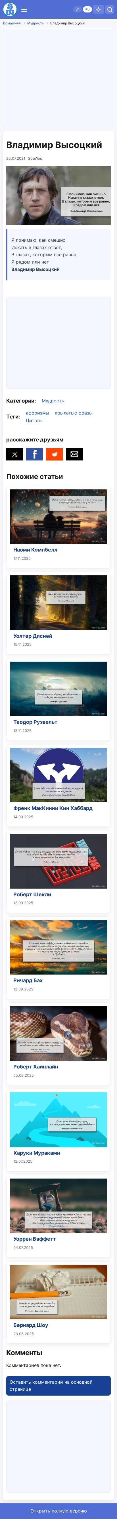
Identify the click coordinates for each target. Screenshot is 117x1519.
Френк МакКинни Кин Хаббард (53, 808)
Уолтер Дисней (32, 636)
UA (78, 9)
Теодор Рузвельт (35, 722)
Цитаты (34, 420)
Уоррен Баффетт (34, 1239)
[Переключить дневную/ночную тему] (98, 9)
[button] (14, 454)
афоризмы (37, 413)
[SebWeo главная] (10, 9)
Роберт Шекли (32, 894)
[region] (58, 341)
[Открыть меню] (24, 9)
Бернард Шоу (30, 1325)
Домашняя (12, 23)
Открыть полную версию (58, 1511)
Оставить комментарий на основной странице (51, 1385)
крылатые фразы (74, 413)
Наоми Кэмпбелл (35, 550)
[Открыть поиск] (109, 9)
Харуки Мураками (36, 1153)
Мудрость (35, 23)
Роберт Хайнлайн (35, 1067)
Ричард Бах (28, 980)
